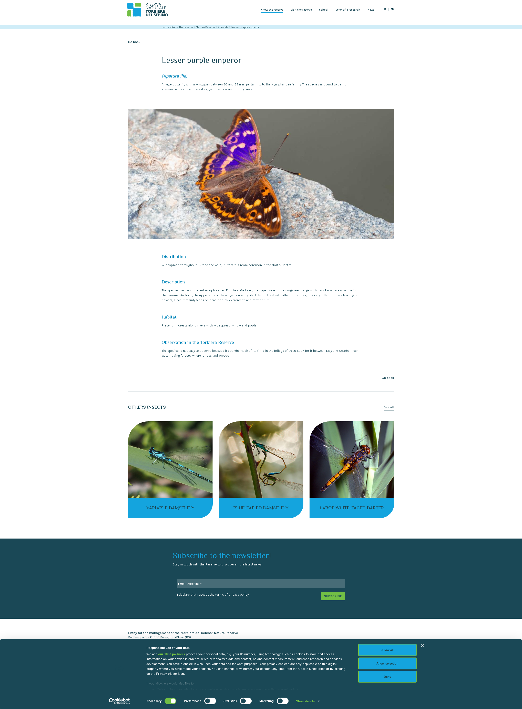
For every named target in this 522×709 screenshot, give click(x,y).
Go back (134, 42)
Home (165, 27)
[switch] (210, 701)
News (370, 9)
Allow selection (387, 663)
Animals (223, 27)
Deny (387, 676)
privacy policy (238, 594)
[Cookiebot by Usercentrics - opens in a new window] (119, 701)
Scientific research (347, 9)
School (323, 9)
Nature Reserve (206, 27)
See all (389, 407)
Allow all (387, 650)
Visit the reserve (301, 9)
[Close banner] (422, 645)
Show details (305, 701)
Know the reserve (272, 9)
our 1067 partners (171, 654)
